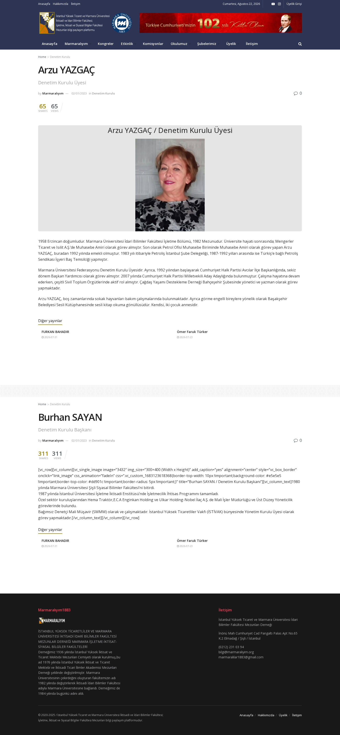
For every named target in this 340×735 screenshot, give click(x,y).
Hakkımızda (60, 4)
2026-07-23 (186, 337)
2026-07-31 (50, 337)
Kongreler (106, 43)
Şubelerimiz (206, 43)
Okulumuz (179, 43)
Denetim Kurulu (60, 57)
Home (42, 57)
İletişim (75, 4)
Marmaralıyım (76, 43)
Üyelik (231, 43)
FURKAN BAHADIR (55, 332)
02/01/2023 (79, 93)
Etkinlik (127, 43)
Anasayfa (44, 4)
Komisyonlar (153, 43)
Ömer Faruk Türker (192, 332)
